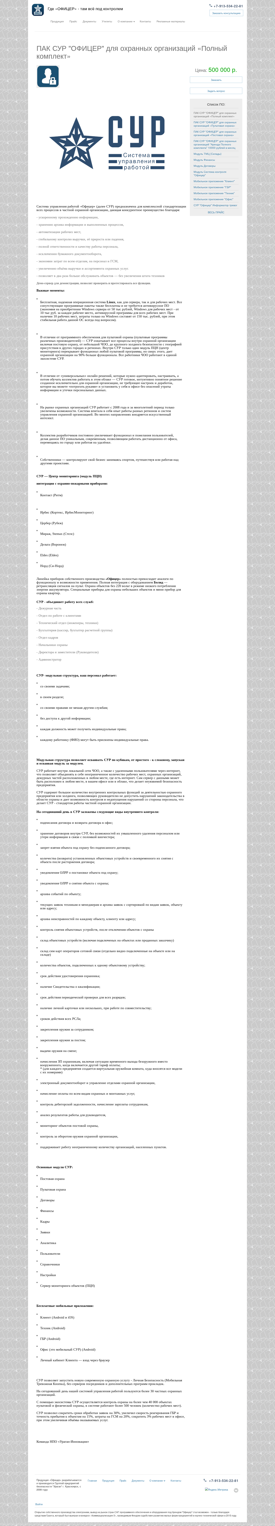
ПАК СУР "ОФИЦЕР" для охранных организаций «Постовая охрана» (215, 133)
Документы (89, 21)
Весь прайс (216, 212)
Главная (92, 1480)
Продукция (57, 21)
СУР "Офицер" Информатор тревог (215, 205)
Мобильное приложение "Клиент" (214, 181)
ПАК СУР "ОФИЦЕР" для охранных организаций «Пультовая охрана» (215, 123)
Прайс (73, 21)
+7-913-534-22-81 (228, 6)
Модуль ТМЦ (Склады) (207, 154)
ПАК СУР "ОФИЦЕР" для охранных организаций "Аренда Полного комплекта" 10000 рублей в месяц (215, 144)
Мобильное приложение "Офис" (213, 199)
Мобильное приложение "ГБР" (212, 187)
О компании (125, 21)
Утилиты (107, 21)
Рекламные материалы (171, 21)
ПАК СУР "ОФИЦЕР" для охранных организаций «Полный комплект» (215, 114)
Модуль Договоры (205, 166)
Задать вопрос (216, 91)
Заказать (216, 80)
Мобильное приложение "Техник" (214, 193)
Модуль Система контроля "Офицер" (210, 173)
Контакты (145, 21)
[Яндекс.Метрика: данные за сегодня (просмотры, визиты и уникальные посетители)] (216, 1489)
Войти (39, 1504)
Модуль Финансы (204, 160)
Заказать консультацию (226, 13)
